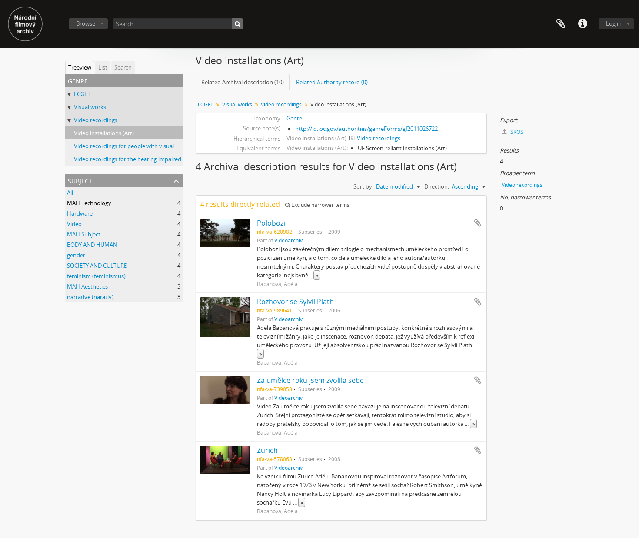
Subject (80, 180)
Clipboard (561, 24)
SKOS (516, 132)
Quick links (582, 24)
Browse (85, 23)
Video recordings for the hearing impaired (127, 159)
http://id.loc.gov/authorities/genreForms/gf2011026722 (366, 129)
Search (123, 67)
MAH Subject (83, 234)
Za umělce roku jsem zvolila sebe (310, 380)
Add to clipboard (477, 223)
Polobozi (271, 223)
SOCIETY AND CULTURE (97, 265)
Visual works (90, 107)
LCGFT (82, 94)
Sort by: (363, 186)
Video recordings (95, 120)
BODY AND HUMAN (92, 245)
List (102, 67)
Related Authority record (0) (332, 82)
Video (74, 224)
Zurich (267, 450)
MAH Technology (89, 203)
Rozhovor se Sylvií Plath (295, 301)
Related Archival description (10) (242, 82)
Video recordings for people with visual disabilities (138, 146)
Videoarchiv (288, 240)
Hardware (80, 213)
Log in (614, 23)
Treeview (79, 67)
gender (76, 255)
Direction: (436, 186)
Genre (294, 118)
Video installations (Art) (104, 133)
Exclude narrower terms (319, 205)
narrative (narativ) (90, 297)
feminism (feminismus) (96, 276)
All (70, 192)
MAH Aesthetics (87, 286)
